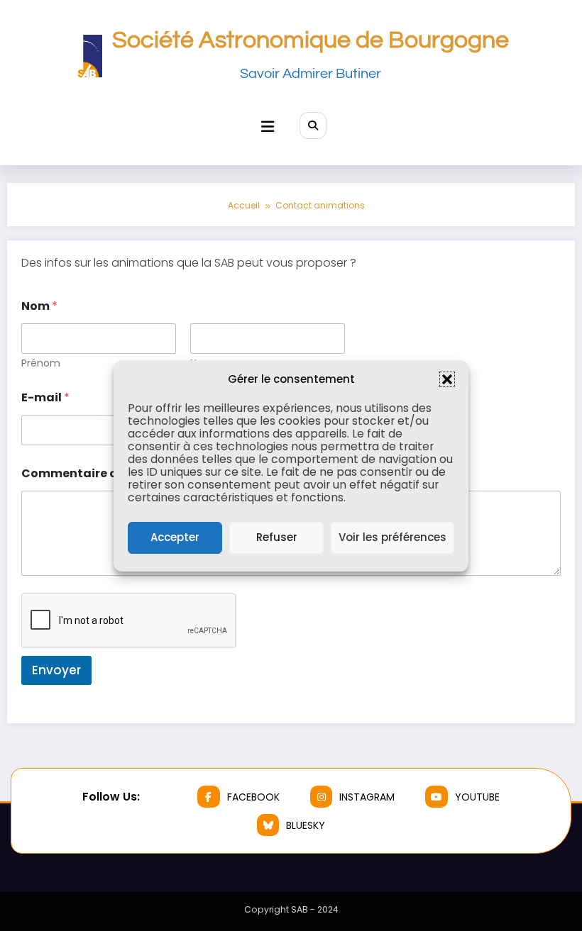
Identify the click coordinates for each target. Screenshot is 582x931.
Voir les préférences (392, 537)
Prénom (40, 363)
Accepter (174, 537)
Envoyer (56, 670)
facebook (253, 797)
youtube (477, 797)
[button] (447, 379)
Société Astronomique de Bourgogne (310, 40)
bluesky (305, 825)
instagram (367, 797)
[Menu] (267, 126)
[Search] (313, 125)
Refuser (276, 537)
